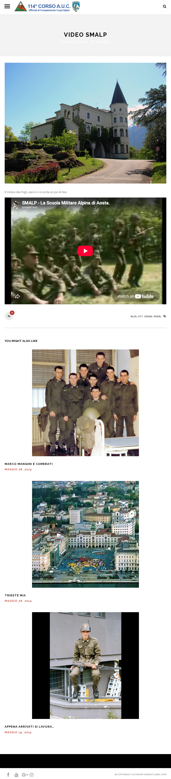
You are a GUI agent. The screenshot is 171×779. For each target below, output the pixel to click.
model (157, 316)
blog (133, 316)
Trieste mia (15, 595)
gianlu (104, 42)
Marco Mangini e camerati (29, 464)
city (140, 316)
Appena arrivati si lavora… (29, 726)
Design (148, 316)
